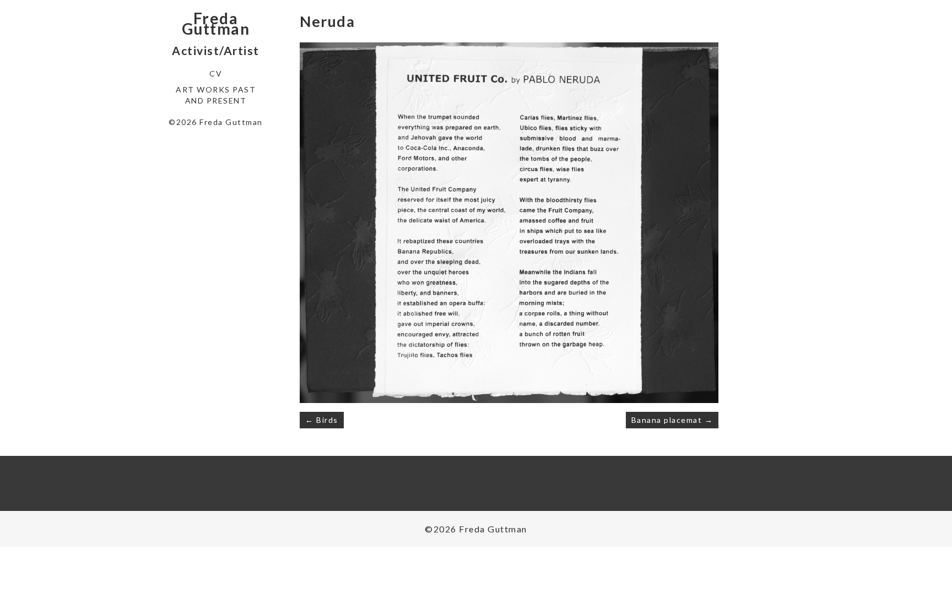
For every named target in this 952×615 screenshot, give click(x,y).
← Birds (321, 419)
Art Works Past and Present (216, 95)
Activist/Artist (215, 50)
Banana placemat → (672, 419)
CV (215, 73)
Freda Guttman (216, 24)
